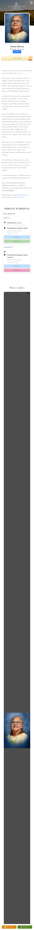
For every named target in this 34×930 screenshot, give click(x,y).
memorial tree (22, 195)
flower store (21, 197)
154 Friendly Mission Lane (14, 260)
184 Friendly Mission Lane (14, 231)
